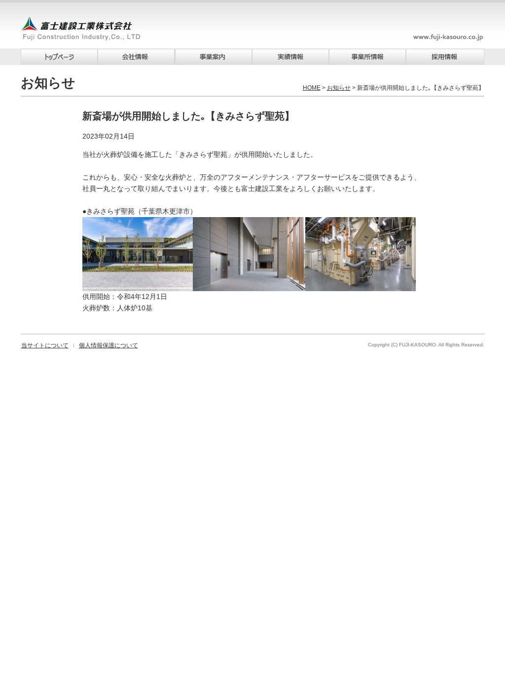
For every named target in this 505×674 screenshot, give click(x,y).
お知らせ (339, 87)
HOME (312, 87)
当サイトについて (45, 345)
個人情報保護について (108, 345)
